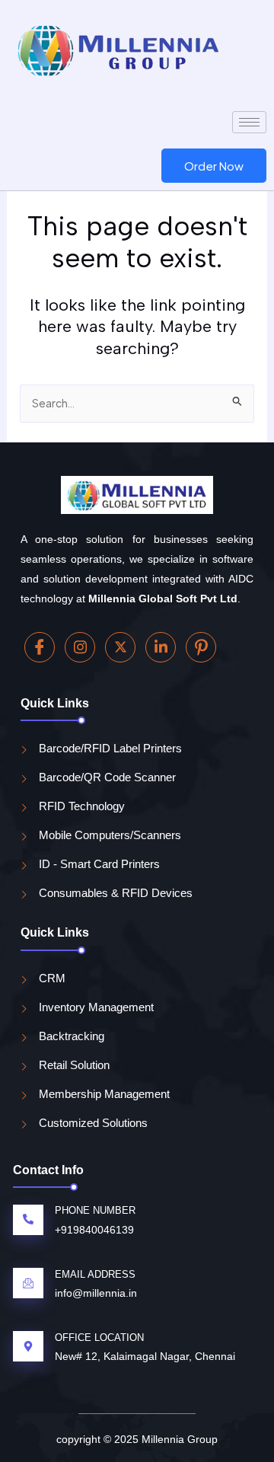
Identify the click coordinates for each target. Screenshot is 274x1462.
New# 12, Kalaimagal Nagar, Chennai (145, 1356)
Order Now (214, 165)
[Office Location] (28, 1346)
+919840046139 (94, 1230)
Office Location (99, 1337)
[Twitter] (120, 647)
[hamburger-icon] (249, 122)
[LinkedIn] (160, 647)
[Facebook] (39, 647)
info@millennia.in (96, 1293)
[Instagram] (80, 647)
